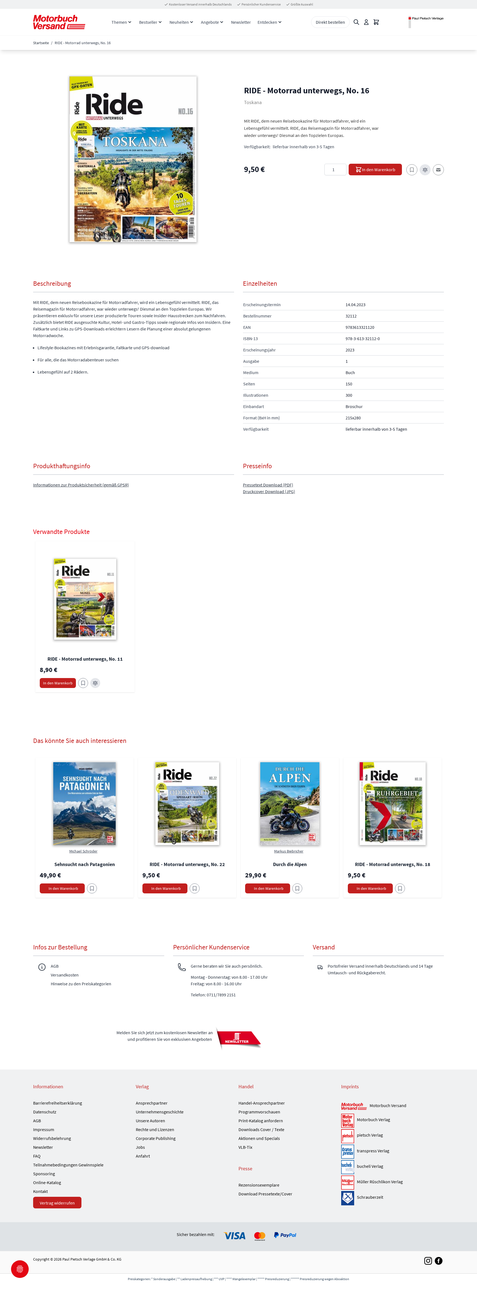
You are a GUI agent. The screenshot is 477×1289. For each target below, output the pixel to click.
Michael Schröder (83, 851)
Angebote (210, 22)
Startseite (41, 42)
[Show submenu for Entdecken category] (280, 22)
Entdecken (267, 22)
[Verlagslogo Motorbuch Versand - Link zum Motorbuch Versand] (354, 1107)
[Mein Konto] (366, 22)
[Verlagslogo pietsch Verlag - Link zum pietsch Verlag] (347, 1136)
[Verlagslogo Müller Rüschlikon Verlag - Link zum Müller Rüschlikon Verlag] (347, 1183)
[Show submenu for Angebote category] (221, 22)
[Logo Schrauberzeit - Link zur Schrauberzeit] (347, 1198)
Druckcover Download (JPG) (269, 491)
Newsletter (241, 22)
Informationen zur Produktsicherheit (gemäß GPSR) (81, 485)
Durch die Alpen (290, 864)
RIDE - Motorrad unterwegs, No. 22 (187, 864)
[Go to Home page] (59, 22)
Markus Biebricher (288, 851)
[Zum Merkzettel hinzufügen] (411, 169)
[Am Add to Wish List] (92, 888)
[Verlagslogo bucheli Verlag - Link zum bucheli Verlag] (347, 1167)
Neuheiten (179, 22)
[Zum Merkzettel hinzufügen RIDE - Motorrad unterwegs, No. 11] (83, 683)
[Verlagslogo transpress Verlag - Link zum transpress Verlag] (347, 1152)
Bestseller (148, 22)
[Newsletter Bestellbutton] (238, 1038)
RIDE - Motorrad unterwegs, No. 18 (392, 864)
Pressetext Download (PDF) (268, 485)
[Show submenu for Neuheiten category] (191, 22)
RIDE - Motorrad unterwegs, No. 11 (85, 659)
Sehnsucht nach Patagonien (84, 864)
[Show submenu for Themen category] (129, 22)
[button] (133, 159)
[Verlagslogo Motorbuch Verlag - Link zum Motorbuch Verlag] (347, 1121)
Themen (119, 22)
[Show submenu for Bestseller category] (160, 22)
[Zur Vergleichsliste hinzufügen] (425, 169)
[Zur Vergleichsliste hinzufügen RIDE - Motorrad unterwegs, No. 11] (95, 683)
